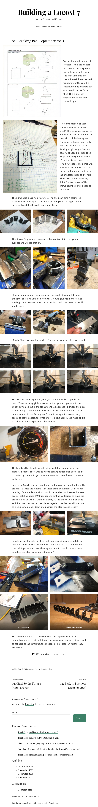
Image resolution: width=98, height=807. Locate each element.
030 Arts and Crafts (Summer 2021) (44, 738)
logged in (29, 704)
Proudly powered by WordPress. (44, 803)
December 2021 (25, 774)
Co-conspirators (55, 27)
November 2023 (25, 770)
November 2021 (25, 777)
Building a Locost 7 (49, 12)
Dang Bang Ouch (25, 749)
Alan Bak (17, 669)
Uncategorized (46, 669)
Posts (38, 27)
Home (44, 27)
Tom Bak (21, 732)
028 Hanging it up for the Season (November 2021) (51, 743)
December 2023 (25, 766)
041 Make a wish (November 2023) (43, 732)
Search (15, 712)
